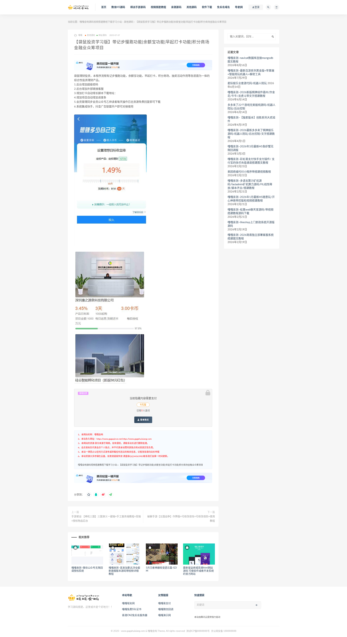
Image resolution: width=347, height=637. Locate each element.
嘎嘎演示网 (164, 615)
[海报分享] (110, 494)
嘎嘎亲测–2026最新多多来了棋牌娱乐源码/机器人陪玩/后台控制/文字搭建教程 (251, 134)
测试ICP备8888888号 (198, 631)
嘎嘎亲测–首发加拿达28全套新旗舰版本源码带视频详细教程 (124, 571)
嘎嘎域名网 (128, 603)
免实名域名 (223, 7)
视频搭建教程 (158, 7)
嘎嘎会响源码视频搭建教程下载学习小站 (101, 22)
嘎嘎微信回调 (165, 609)
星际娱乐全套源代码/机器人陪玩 (247, 83)
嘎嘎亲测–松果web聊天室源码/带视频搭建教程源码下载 (250, 211)
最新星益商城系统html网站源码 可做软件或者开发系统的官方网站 (198, 571)
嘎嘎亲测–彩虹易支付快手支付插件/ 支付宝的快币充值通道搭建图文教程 (251, 161)
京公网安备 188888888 (223, 631)
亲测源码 (176, 7)
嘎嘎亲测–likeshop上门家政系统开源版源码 (251, 224)
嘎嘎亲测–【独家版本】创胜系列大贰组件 (251, 119)
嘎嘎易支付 (164, 603)
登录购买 (144, 420)
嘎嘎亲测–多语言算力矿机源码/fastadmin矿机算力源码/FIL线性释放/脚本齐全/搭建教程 (250, 184)
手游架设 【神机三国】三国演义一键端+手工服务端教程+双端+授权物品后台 (106, 518)
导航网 (239, 7)
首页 (103, 7)
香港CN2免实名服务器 (134, 615)
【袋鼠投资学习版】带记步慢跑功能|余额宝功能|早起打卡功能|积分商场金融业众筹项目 (161, 465)
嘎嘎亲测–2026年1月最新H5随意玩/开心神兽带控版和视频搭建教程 (251, 199)
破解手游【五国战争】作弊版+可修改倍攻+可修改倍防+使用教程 (181, 518)
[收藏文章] (88, 494)
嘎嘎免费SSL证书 (131, 609)
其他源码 (192, 7)
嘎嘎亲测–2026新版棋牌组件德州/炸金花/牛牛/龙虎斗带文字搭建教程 (251, 94)
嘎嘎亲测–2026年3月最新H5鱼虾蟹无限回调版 (250, 148)
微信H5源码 (118, 7)
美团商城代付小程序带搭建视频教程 (249, 171)
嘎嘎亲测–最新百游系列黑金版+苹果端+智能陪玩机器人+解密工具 (251, 72)
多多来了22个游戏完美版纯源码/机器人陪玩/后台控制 (251, 107)
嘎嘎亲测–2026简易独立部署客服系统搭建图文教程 (251, 237)
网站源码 (102, 35)
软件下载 (207, 7)
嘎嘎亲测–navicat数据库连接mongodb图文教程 (250, 60)
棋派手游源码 (138, 7)
